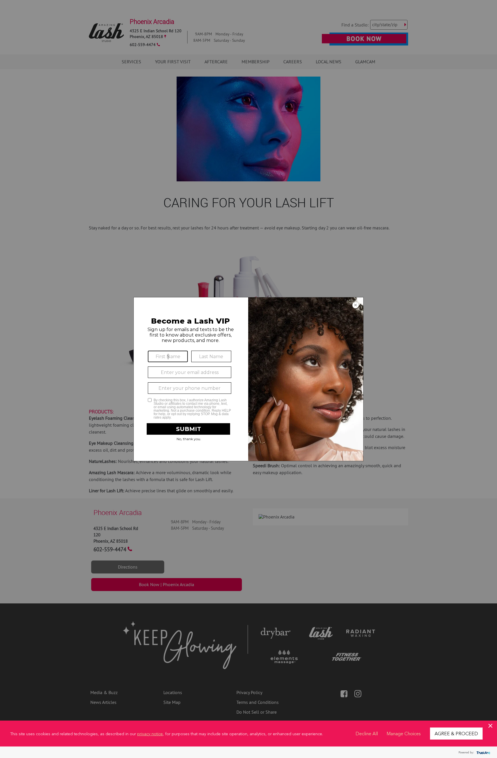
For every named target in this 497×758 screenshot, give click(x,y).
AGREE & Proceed (456, 733)
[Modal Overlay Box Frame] (248, 379)
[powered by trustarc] (482, 752)
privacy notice (150, 733)
